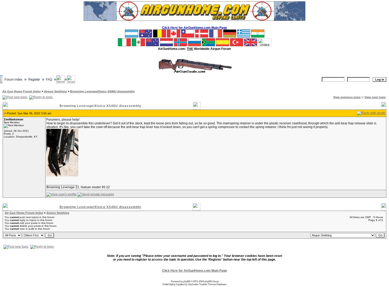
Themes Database (217, 284)
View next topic (375, 97)
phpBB (186, 281)
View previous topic (347, 97)
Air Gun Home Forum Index (21, 91)
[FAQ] (49, 82)
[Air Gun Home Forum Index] (13, 82)
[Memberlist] (60, 82)
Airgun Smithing (55, 91)
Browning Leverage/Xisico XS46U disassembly (102, 91)
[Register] (34, 82)
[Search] (71, 82)
